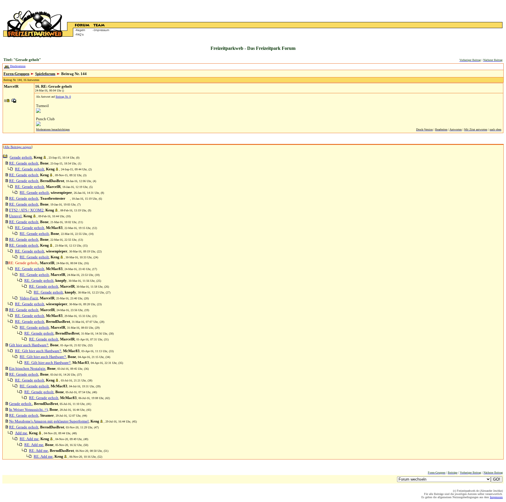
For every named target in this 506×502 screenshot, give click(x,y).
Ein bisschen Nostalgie (27, 368)
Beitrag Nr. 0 (63, 96)
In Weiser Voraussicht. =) (28, 409)
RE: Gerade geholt (23, 163)
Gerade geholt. (20, 403)
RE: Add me (29, 439)
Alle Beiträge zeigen (17, 147)
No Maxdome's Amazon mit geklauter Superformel (49, 421)
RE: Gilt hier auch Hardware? (38, 351)
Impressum (496, 497)
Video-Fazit (29, 298)
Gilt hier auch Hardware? (28, 345)
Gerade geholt (21, 157)
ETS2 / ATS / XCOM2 (26, 210)
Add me (21, 433)
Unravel (15, 216)
